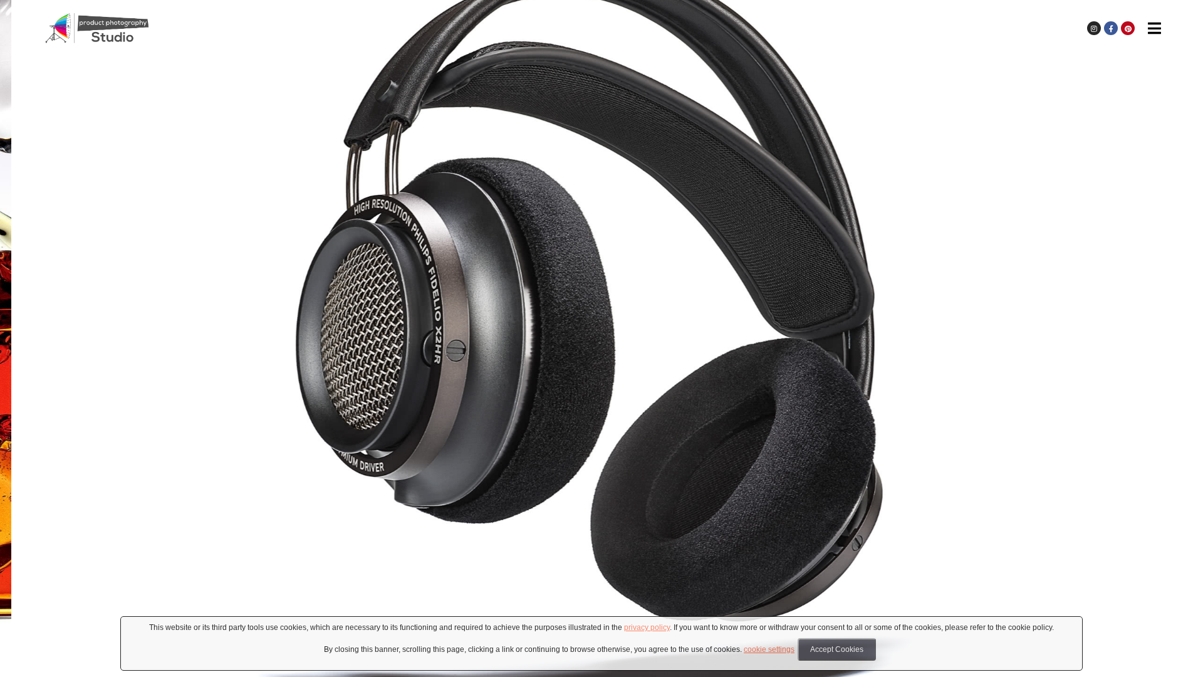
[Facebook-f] (1111, 28)
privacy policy (647, 627)
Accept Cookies (836, 649)
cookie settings (769, 649)
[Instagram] (1094, 28)
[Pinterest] (1128, 28)
